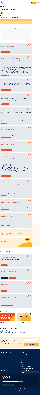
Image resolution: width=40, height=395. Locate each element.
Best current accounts (4, 369)
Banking (22, 355)
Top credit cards (3, 368)
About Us (2, 354)
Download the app (5, 75)
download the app (5, 261)
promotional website (10, 133)
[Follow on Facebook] (30, 368)
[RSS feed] (32, 368)
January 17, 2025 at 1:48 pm (7, 331)
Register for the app (6, 104)
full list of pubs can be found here (7, 303)
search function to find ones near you (20, 187)
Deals (18, 6)
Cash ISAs (2, 364)
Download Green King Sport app (7, 305)
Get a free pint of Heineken (7, 137)
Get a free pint (5, 195)
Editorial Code (3, 355)
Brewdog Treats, (14, 83)
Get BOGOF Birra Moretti (6, 225)
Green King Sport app (8, 299)
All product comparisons (4, 370)
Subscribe (20, 381)
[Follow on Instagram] (29, 368)
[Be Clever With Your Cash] (5, 2)
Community (2, 356)
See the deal (5, 123)
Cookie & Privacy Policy (24, 388)
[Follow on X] (27, 368)
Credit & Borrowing (23, 356)
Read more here (14, 26)
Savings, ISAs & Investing (24, 354)
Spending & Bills (23, 359)
